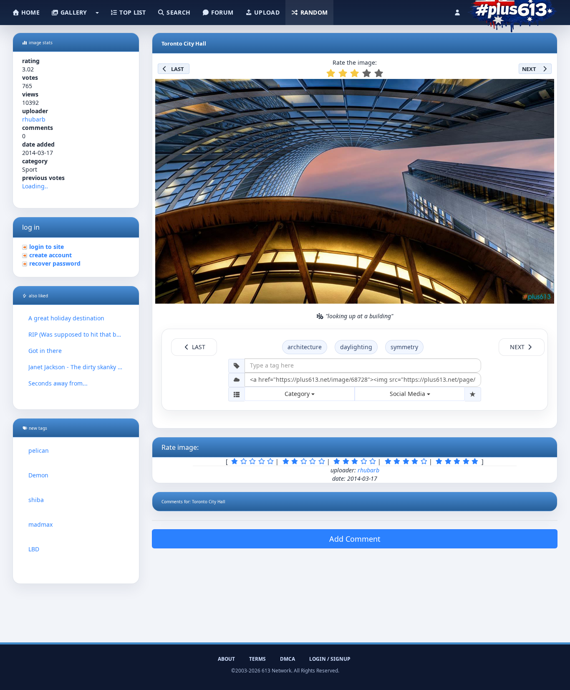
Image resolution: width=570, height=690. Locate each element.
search (177, 12)
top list (132, 12)
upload (266, 12)
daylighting (356, 347)
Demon (38, 475)
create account (50, 255)
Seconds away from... (58, 383)
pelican (38, 450)
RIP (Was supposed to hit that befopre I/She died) (76, 334)
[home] (512, 10)
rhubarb (33, 119)
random (313, 12)
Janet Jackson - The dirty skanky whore (76, 367)
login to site (46, 247)
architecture (305, 347)
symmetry (404, 347)
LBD (33, 549)
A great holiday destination (66, 318)
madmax (40, 524)
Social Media (408, 394)
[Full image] (544, 87)
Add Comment (355, 539)
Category (298, 394)
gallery (72, 12)
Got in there (45, 351)
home (30, 12)
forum (221, 12)
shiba (36, 500)
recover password (55, 263)
